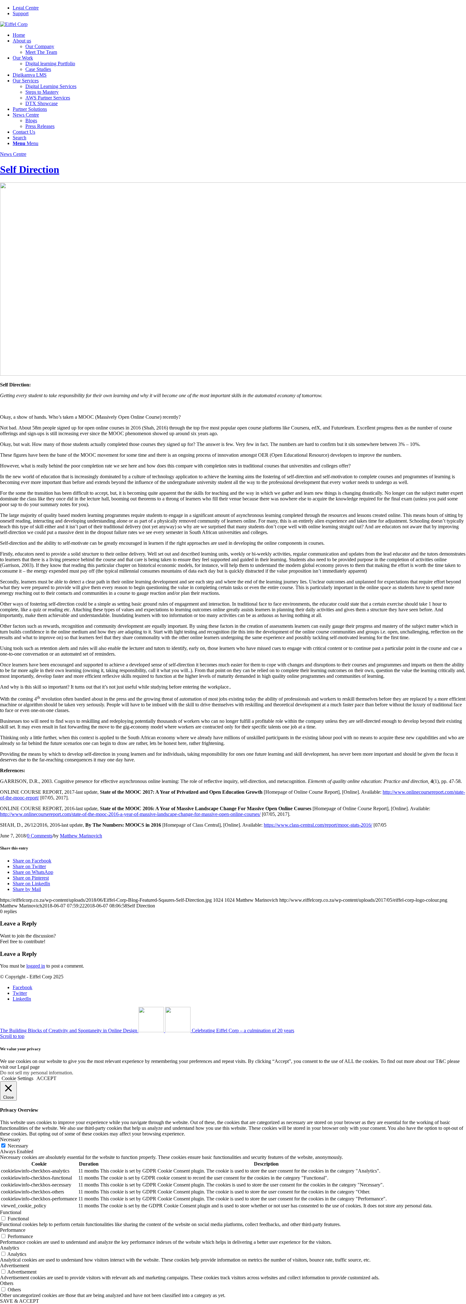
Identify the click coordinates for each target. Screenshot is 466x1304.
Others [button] (6, 1283)
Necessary (18, 1145)
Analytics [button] (9, 1247)
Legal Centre (26, 7)
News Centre (13, 154)
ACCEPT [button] (46, 1078)
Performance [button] (12, 1230)
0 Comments (39, 835)
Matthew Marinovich (81, 835)
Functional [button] (10, 1212)
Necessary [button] (10, 1139)
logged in (35, 966)
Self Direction (29, 169)
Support (21, 13)
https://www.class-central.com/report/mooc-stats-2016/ (318, 825)
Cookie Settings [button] (17, 1078)
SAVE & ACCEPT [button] (19, 1301)
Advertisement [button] (14, 1265)
